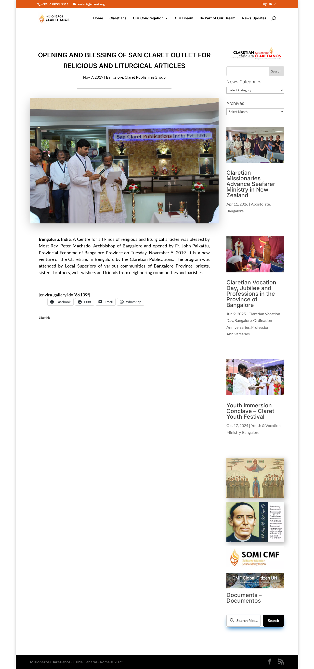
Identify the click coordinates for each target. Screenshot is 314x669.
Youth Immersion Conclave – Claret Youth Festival (250, 411)
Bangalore (114, 77)
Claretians (118, 18)
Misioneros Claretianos (50, 661)
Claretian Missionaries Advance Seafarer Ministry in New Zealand (250, 184)
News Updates (254, 18)
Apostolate (260, 204)
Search (273, 620)
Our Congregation (148, 18)
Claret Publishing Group (145, 77)
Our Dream (184, 18)
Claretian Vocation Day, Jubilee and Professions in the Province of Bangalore (251, 293)
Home (98, 18)
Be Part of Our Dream (218, 18)
